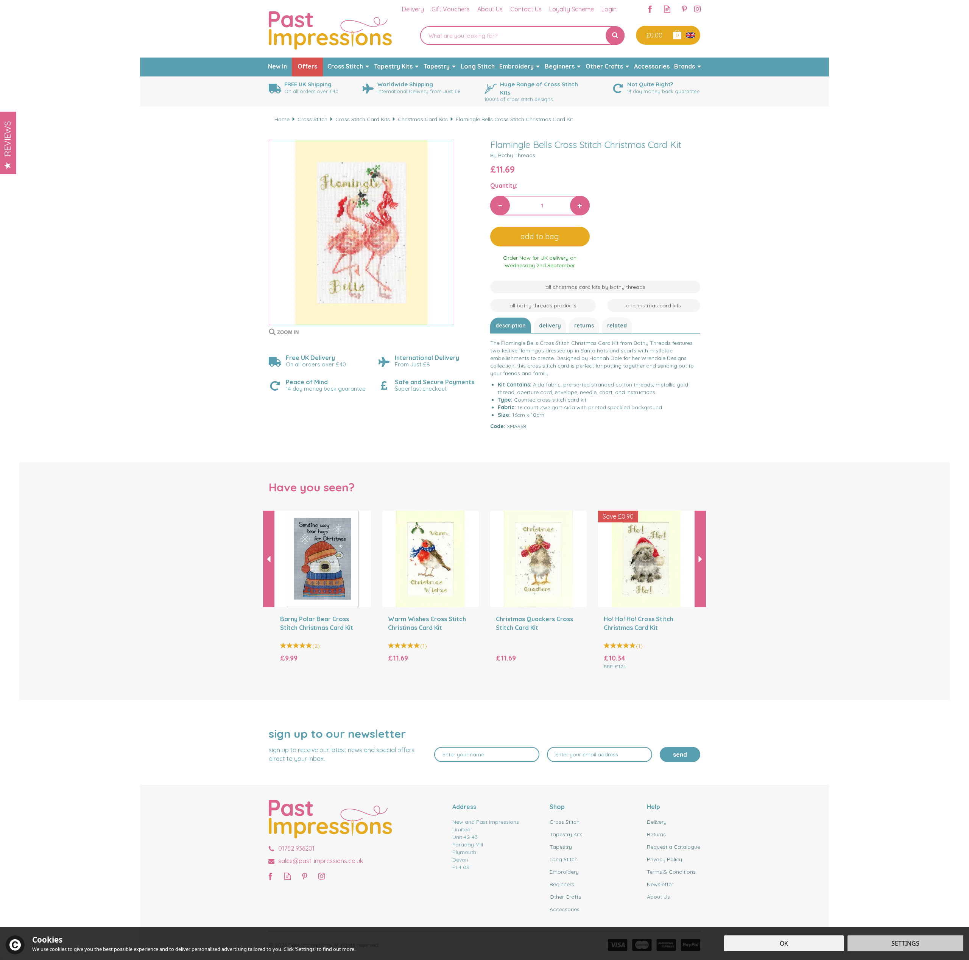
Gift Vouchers (451, 9)
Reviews (7, 138)
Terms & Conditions (671, 871)
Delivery (550, 325)
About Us (658, 896)
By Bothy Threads (512, 155)
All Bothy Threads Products (542, 305)
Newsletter (660, 884)
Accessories (565, 909)
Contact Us (526, 9)
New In (277, 66)
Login (609, 9)
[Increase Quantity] (580, 205)
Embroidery (564, 871)
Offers (307, 66)
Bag (676, 34)
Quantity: (503, 185)
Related (617, 325)
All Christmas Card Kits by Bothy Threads (595, 287)
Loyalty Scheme (571, 9)
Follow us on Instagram (697, 9)
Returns (584, 325)
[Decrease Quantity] (500, 205)
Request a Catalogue (673, 846)
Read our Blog (667, 9)
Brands (684, 66)
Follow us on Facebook (650, 9)
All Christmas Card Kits (653, 305)
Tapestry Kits (566, 834)
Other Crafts (565, 896)
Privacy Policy (664, 859)
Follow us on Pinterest (684, 9)
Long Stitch (564, 859)
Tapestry (561, 846)
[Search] (615, 35)
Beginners (562, 884)
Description (510, 325)
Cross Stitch (565, 821)
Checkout (653, 35)
